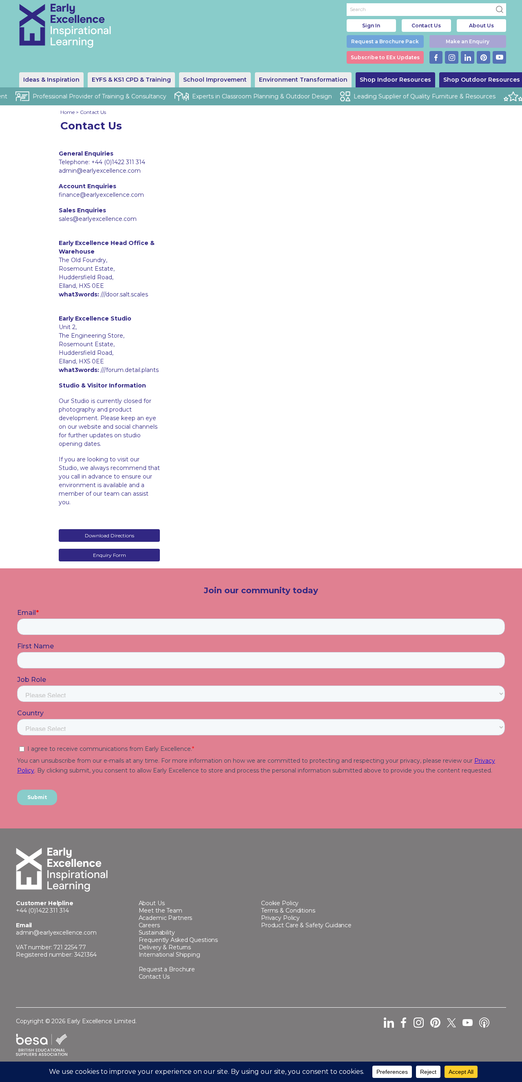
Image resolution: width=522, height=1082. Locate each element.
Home (67, 112)
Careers (149, 925)
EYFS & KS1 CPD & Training (131, 79)
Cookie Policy (280, 903)
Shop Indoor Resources (395, 79)
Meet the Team (160, 910)
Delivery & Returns (165, 947)
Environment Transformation (303, 79)
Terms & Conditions (288, 910)
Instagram (451, 57)
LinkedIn (467, 57)
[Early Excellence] (65, 25)
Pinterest (483, 57)
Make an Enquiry (467, 41)
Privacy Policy (280, 918)
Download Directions (109, 535)
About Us (481, 25)
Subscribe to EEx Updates (385, 57)
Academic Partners (165, 918)
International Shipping (169, 954)
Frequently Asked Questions (178, 940)
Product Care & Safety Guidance (306, 925)
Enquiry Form (109, 555)
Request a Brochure (167, 969)
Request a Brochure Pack (385, 41)
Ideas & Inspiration (51, 79)
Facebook (436, 57)
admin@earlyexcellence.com (56, 932)
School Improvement (215, 79)
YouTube (499, 57)
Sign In (371, 25)
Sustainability (157, 932)
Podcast (484, 1022)
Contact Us (426, 25)
